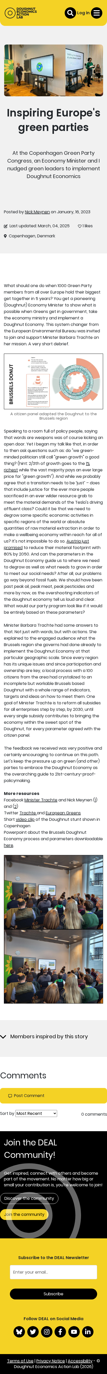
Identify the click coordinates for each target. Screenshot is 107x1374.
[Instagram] (46, 1332)
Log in (83, 13)
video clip (25, 819)
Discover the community (29, 1198)
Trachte (28, 813)
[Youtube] (74, 1332)
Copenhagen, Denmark (32, 236)
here (8, 845)
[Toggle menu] (96, 13)
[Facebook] (60, 1332)
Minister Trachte (40, 800)
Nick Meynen (37, 212)
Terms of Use (20, 1361)
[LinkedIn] (87, 1332)
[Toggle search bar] (70, 13)
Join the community (24, 1214)
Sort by (7, 1113)
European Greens (63, 813)
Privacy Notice (50, 1361)
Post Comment (29, 1096)
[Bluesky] (19, 1332)
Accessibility (80, 1361)
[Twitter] (33, 1332)
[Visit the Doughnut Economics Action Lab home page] (21, 13)
